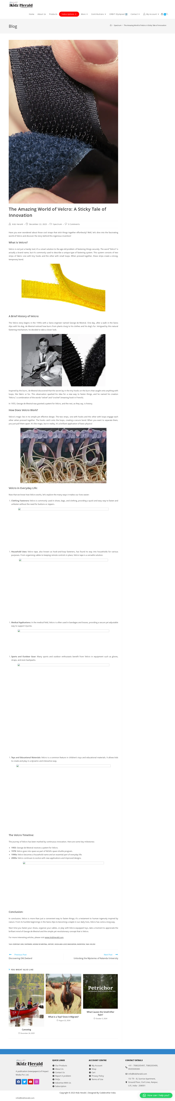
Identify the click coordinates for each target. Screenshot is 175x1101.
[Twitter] (24, 1081)
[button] (156, 1095)
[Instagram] (36, 1081)
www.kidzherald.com (54, 937)
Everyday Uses (18, 944)
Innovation (71, 944)
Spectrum (57, 224)
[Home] (111, 25)
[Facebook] (18, 1081)
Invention (81, 944)
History (51, 944)
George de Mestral (40, 944)
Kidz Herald (17, 224)
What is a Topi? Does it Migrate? (63, 1016)
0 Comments (74, 224)
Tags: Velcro (90, 944)
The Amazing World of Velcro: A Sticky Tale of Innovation (145, 25)
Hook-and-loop (61, 944)
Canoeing (26, 1029)
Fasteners (28, 944)
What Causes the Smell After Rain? (100, 1013)
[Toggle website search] (167, 14)
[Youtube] (30, 1081)
